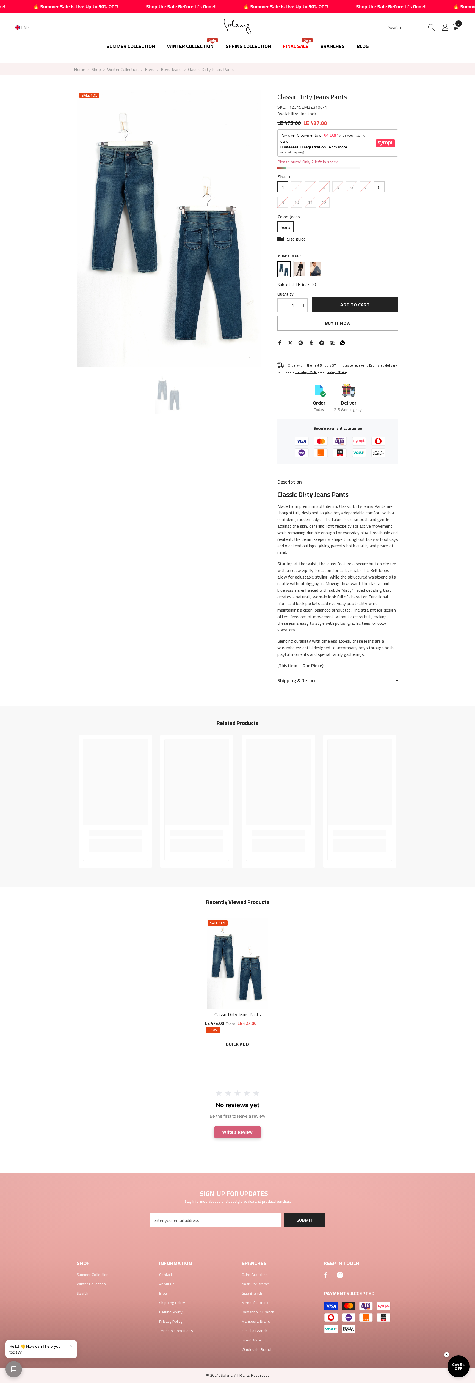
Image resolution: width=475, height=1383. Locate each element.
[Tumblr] (311, 342)
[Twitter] (290, 342)
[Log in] (445, 27)
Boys (149, 69)
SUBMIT (305, 1220)
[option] (169, 228)
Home (79, 69)
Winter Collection (123, 69)
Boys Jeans (171, 69)
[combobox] (406, 27)
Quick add (237, 1044)
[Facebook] (279, 342)
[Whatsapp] (342, 342)
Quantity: (285, 294)
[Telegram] (321, 342)
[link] (115, 833)
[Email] (332, 342)
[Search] (411, 27)
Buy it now (338, 323)
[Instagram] (340, 1275)
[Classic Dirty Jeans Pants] (237, 963)
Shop (96, 69)
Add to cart (355, 305)
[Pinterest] (300, 342)
